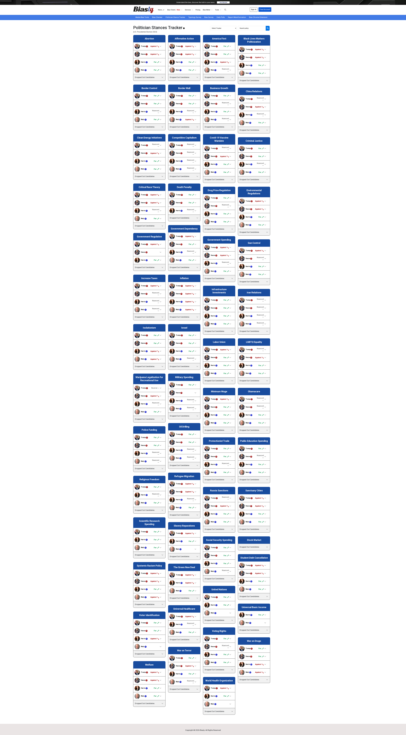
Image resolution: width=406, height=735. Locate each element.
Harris (144, 62)
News (160, 10)
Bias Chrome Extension (258, 17)
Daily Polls (221, 17)
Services (188, 10)
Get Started (223, 2)
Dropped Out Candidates (144, 77)
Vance (144, 54)
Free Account (265, 9)
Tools (217, 10)
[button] (225, 10)
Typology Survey (194, 17)
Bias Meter (206, 10)
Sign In (253, 9)
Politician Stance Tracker (175, 17)
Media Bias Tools (142, 17)
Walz (143, 70)
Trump (144, 46)
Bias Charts (173, 10)
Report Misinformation (237, 17)
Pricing (198, 10)
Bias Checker (157, 17)
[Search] (268, 28)
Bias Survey (208, 17)
